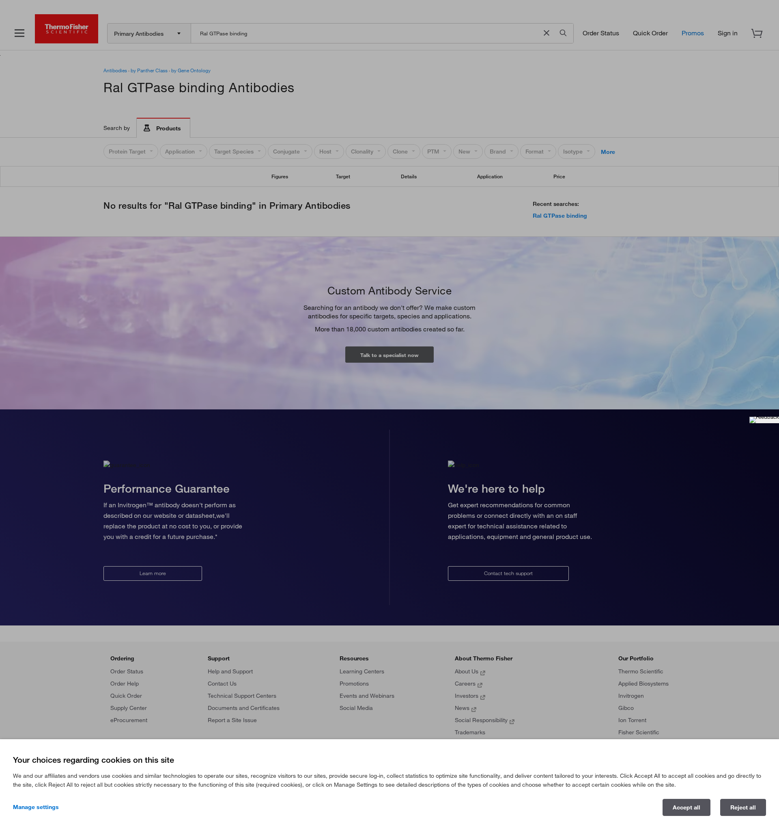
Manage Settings (36, 807)
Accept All (686, 807)
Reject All (743, 807)
